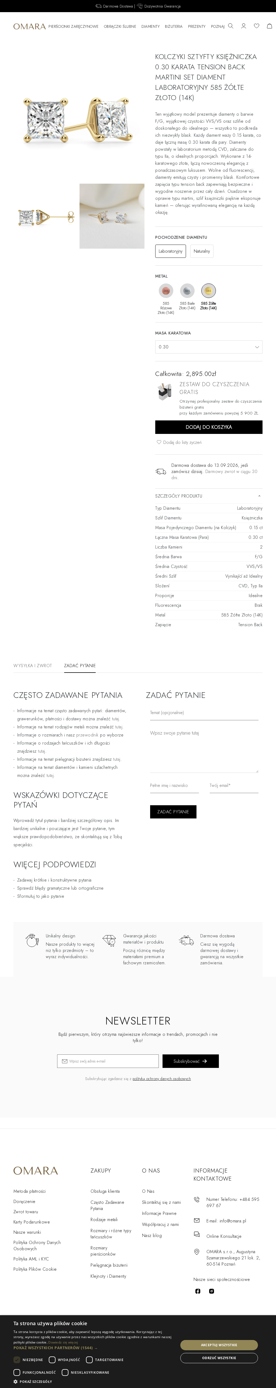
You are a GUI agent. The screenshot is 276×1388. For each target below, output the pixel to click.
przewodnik (87, 735)
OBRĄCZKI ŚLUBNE (120, 26)
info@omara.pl (233, 1221)
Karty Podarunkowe (31, 1222)
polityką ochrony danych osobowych (162, 1078)
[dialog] (138, 1351)
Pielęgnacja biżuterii (109, 1265)
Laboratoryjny (170, 251)
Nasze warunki (27, 1232)
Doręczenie (24, 1201)
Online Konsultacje (224, 1236)
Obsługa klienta (105, 1191)
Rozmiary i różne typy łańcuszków (111, 1234)
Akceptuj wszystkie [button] (219, 1345)
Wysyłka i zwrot (32, 666)
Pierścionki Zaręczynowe (74, 26)
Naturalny (202, 251)
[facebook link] (198, 1291)
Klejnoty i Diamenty (108, 1276)
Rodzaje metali (104, 1219)
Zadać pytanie (80, 666)
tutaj (118, 727)
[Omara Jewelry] (29, 26)
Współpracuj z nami (160, 1224)
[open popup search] (230, 26)
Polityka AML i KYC (31, 1259)
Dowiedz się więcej (63, 1342)
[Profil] (243, 26)
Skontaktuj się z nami (161, 1202)
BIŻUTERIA (174, 26)
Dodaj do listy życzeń (182, 442)
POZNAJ (218, 26)
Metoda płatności (29, 1191)
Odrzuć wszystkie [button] (219, 1358)
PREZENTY (197, 26)
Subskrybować (187, 1061)
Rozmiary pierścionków (103, 1251)
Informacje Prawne (159, 1213)
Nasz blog (152, 1235)
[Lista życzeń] (256, 26)
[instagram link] (211, 1291)
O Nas (148, 1191)
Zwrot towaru (25, 1212)
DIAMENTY (151, 26)
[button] (93, 1347)
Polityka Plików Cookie (35, 1269)
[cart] (269, 26)
